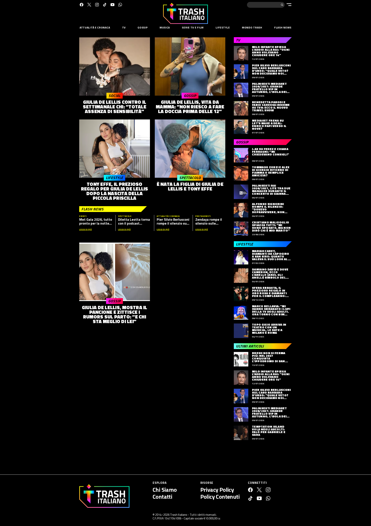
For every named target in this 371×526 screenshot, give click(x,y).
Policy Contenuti (220, 496)
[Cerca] (282, 4)
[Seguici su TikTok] (105, 5)
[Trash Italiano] (104, 496)
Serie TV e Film (193, 27)
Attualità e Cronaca (95, 27)
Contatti (162, 496)
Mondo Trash (252, 27)
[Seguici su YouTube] (112, 5)
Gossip (142, 27)
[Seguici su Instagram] (97, 5)
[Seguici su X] (89, 5)
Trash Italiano (178, 514)
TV (124, 27)
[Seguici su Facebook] (81, 5)
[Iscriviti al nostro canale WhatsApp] (120, 5)
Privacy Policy (217, 489)
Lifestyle (223, 27)
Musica (165, 27)
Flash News (282, 27)
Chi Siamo (165, 489)
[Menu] (289, 5)
